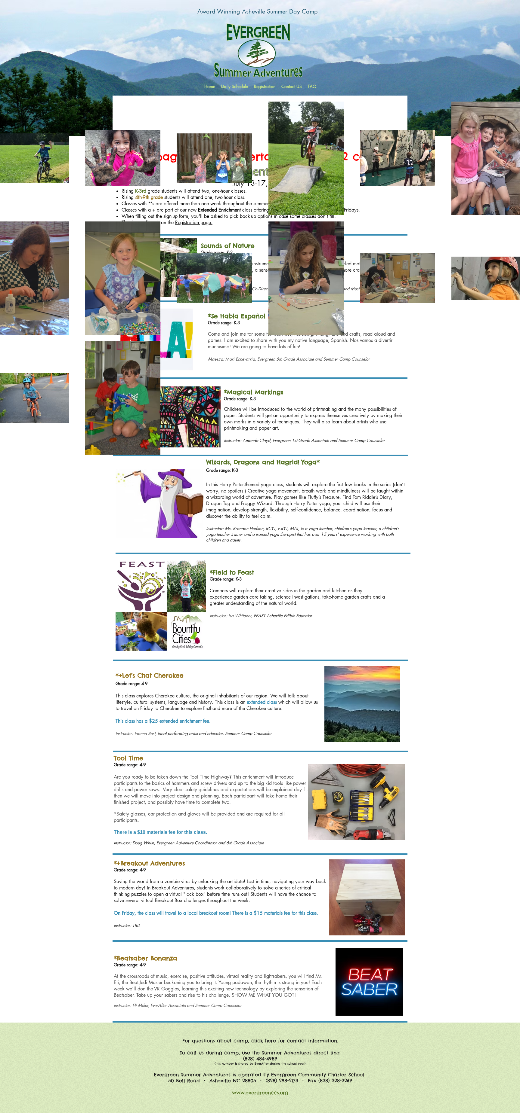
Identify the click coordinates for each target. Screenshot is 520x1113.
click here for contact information (294, 1041)
